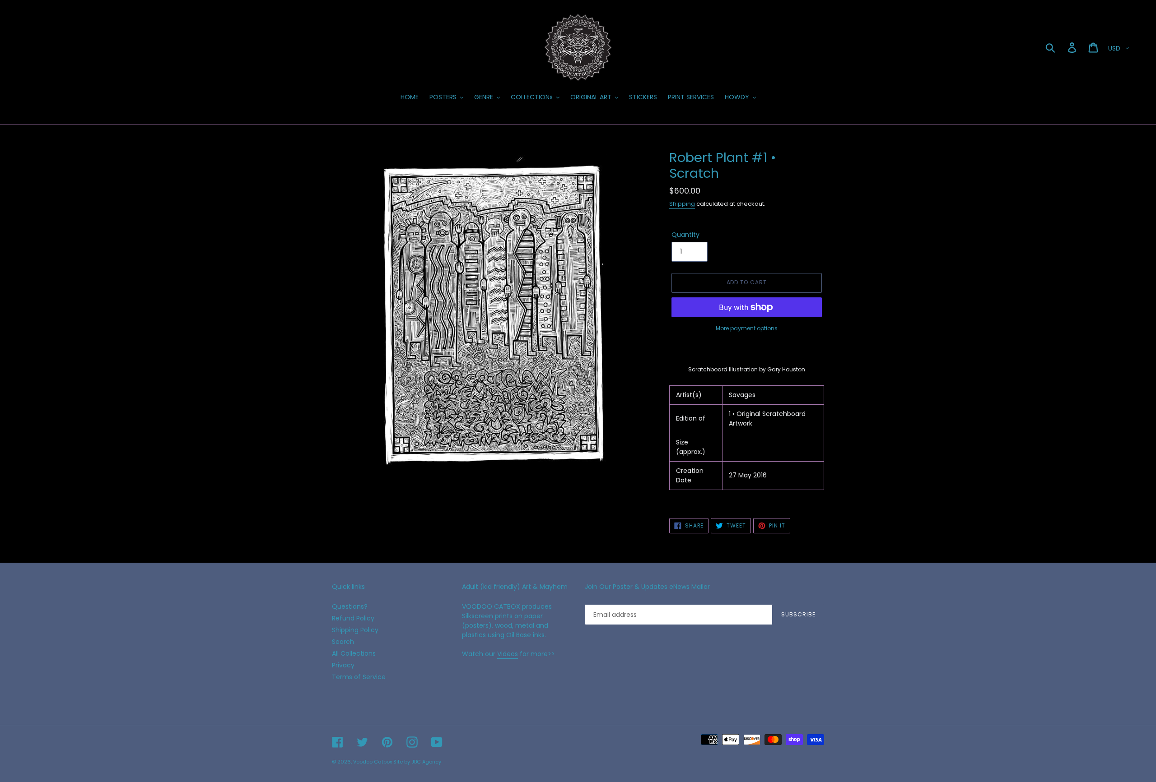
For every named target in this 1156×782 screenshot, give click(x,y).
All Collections (354, 653)
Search (343, 641)
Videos (507, 653)
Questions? (350, 606)
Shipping (682, 203)
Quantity (685, 234)
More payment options (747, 328)
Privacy (343, 665)
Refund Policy (353, 618)
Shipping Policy (355, 629)
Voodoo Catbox (372, 761)
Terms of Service (359, 676)
